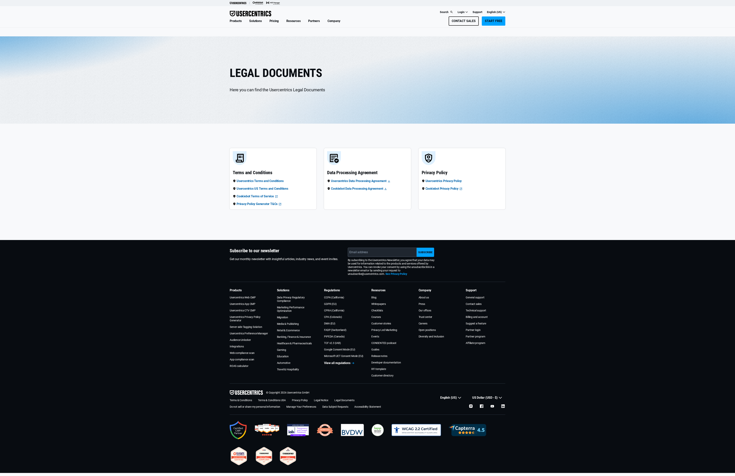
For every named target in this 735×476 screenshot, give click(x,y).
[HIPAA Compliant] (288, 456)
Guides (375, 349)
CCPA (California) (334, 297)
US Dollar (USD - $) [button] (485, 397)
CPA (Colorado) (333, 316)
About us (424, 297)
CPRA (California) (334, 310)
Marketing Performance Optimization (290, 309)
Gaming (281, 349)
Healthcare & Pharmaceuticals (294, 343)
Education (283, 356)
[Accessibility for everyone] (416, 430)
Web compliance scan (242, 352)
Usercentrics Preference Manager (249, 333)
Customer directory (382, 375)
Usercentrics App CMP (242, 303)
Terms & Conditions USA (272, 400)
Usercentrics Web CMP (243, 297)
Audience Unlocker (240, 339)
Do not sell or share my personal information (255, 406)
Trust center (425, 316)
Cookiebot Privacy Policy (441, 188)
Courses (376, 316)
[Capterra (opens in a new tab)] (467, 430)
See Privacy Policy (396, 273)
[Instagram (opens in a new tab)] (471, 406)
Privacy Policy (300, 400)
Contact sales (473, 303)
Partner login (473, 329)
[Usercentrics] (238, 3)
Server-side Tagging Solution (246, 326)
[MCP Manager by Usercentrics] (273, 3)
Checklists (377, 310)
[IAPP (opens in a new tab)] (378, 430)
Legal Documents (344, 400)
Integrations (237, 346)
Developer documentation (386, 362)
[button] (235, 21)
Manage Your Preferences (301, 406)
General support (475, 297)
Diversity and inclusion (431, 336)
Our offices (425, 310)
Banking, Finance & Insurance (294, 336)
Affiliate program (475, 343)
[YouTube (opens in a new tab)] (492, 406)
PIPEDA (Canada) (334, 336)
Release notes (379, 356)
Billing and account (477, 316)
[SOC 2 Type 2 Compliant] (264, 456)
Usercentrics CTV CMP (243, 310)
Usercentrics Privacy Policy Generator (245, 318)
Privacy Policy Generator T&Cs (257, 204)
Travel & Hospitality (288, 369)
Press (422, 303)
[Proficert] (239, 456)
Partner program (475, 336)
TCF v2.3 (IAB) (332, 343)
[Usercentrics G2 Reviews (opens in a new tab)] (267, 430)
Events (375, 336)
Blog (373, 297)
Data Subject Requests (335, 406)
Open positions (427, 329)
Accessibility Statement (367, 406)
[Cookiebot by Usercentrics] (258, 3)
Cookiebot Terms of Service (255, 196)
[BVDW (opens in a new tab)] (352, 430)
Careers (423, 323)
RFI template (378, 369)
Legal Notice (321, 400)
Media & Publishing (288, 323)
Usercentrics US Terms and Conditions (262, 188)
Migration (282, 317)
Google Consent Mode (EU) (339, 349)
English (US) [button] (494, 12)
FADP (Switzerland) (335, 329)
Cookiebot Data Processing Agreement (357, 188)
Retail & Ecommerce (288, 330)
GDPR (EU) (330, 303)
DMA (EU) (329, 323)
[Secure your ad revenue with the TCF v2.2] (298, 430)
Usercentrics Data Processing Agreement (358, 181)
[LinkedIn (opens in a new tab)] (503, 406)
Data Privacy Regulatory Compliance (291, 299)
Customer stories (381, 323)
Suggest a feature (476, 323)
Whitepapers (378, 303)
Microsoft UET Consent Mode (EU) (343, 356)
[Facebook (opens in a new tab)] (481, 406)
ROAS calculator (239, 365)
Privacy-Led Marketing (384, 329)
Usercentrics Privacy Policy (443, 181)
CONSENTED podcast (383, 343)
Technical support (476, 310)
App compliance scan (242, 359)
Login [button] (461, 12)
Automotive (283, 362)
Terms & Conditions (241, 400)
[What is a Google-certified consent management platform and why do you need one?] (238, 430)
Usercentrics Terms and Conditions (260, 181)
